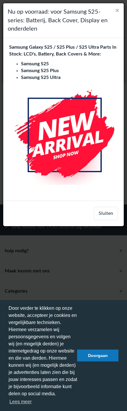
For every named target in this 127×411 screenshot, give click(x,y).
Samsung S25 (35, 63)
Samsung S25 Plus (40, 70)
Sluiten (106, 213)
